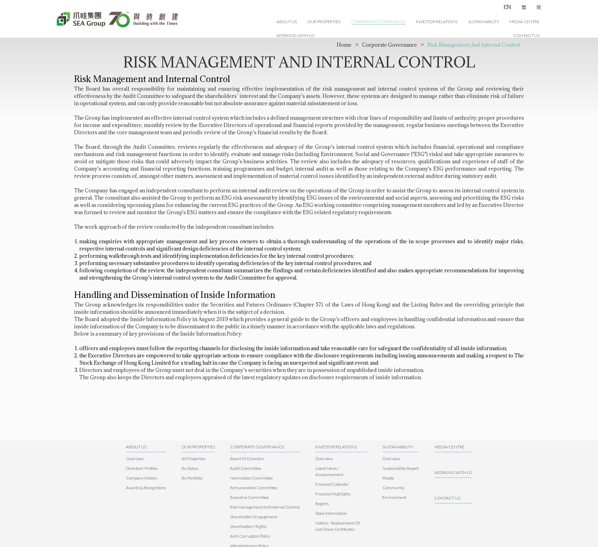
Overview (135, 458)
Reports (322, 503)
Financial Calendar (332, 484)
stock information (331, 513)
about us (287, 21)
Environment (394, 497)
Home (344, 45)
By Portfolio (192, 478)
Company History (141, 478)
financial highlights (333, 493)
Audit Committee (245, 468)
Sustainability (483, 21)
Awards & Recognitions (146, 487)
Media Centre (524, 21)
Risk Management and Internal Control (473, 45)
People (388, 478)
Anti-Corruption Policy (250, 536)
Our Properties (324, 21)
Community (393, 487)
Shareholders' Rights (248, 526)
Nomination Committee (251, 478)
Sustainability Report (400, 468)
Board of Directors (247, 458)
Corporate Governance (378, 21)
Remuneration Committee (254, 487)
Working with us (295, 35)
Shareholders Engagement (253, 516)
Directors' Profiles (142, 468)
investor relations (436, 21)
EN (507, 7)
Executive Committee (249, 497)
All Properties (194, 458)
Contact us (527, 35)
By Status (190, 468)
